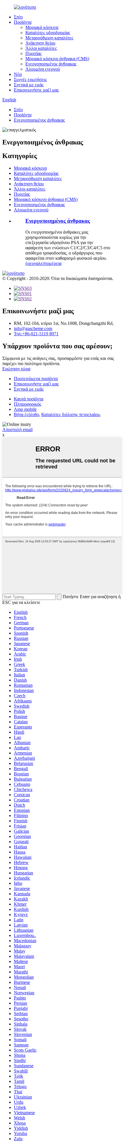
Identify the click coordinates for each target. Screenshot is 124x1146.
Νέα (18, 74)
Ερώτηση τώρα (16, 368)
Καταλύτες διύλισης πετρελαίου (70, 414)
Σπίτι (18, 16)
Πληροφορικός (27, 404)
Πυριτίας (33, 53)
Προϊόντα (22, 22)
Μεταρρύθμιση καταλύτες (49, 37)
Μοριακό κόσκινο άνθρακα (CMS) (57, 58)
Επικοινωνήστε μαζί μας (36, 89)
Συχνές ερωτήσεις (30, 79)
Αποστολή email (17, 429)
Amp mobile (25, 409)
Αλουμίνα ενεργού (42, 69)
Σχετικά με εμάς (29, 84)
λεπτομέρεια (49, 263)
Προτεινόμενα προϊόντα (36, 378)
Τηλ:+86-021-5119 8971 (36, 333)
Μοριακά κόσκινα (41, 27)
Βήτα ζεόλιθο (26, 414)
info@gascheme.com (33, 328)
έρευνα (31, 263)
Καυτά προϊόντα (28, 398)
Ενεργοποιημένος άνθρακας (50, 63)
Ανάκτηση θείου (40, 43)
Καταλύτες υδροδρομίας (47, 32)
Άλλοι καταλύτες (41, 48)
